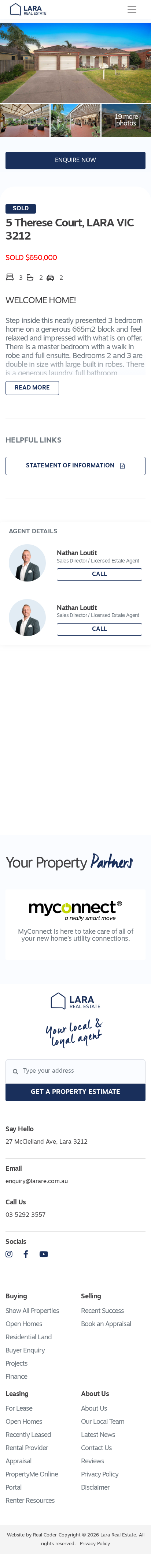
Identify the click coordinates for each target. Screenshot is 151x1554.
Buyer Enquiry (25, 1351)
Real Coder (45, 1535)
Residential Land (28, 1338)
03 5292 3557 (25, 1215)
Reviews (92, 1462)
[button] (75, 346)
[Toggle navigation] (132, 9)
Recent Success (102, 1311)
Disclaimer (95, 1488)
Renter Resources (30, 1501)
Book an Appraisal (106, 1324)
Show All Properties (32, 1311)
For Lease (18, 1409)
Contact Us (96, 1448)
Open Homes (23, 1324)
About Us (94, 1409)
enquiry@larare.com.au (36, 1182)
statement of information (71, 466)
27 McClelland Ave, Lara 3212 (46, 1142)
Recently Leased (28, 1435)
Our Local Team (102, 1422)
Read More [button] (32, 388)
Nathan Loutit (76, 553)
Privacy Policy (99, 1475)
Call (99, 574)
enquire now (75, 160)
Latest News (98, 1435)
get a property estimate (75, 1092)
